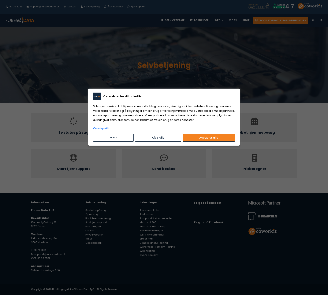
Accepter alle (208, 138)
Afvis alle (158, 138)
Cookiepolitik (101, 128)
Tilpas (113, 137)
